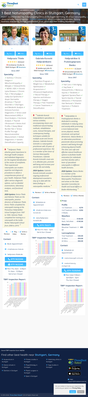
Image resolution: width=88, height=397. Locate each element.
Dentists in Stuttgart (11, 371)
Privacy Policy (76, 388)
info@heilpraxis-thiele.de (15, 249)
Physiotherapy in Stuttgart (30, 366)
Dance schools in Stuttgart (8, 366)
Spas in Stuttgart (31, 376)
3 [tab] (15, 48)
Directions (22, 67)
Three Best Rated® (16, 395)
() (20, 62)
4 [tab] (46, 48)
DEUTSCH (40, 10)
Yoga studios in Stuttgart (52, 366)
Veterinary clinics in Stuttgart (53, 360)
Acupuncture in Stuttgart (8, 360)
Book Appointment (14, 244)
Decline (80, 392)
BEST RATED (5, 10)
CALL (10, 53)
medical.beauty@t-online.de (73, 258)
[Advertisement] (44, 333)
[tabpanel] (15, 40)
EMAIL (22, 53)
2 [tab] (13, 48)
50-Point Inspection (38, 19)
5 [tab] (18, 48)
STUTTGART (14, 10)
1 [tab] (41, 48)
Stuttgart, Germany (47, 354)
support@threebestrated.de (77, 381)
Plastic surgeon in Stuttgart (31, 372)
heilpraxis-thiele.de (15, 254)
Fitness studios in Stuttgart (31, 360)
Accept (73, 392)
